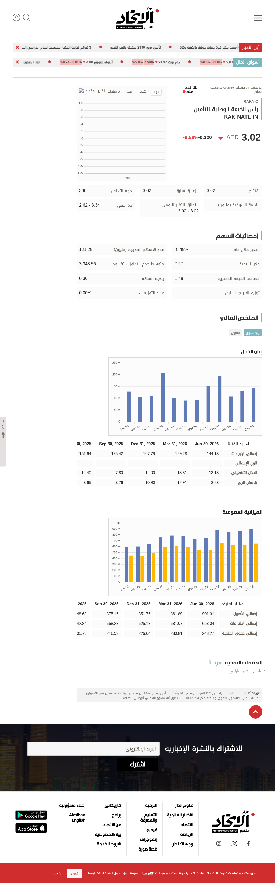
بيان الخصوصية (108, 834)
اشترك (138, 764)
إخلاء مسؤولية (72, 805)
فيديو (151, 829)
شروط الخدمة (109, 844)
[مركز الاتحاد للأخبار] (137, 18)
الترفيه (151, 805)
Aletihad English (77, 817)
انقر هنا (147, 873)
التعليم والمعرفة (148, 817)
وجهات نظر (182, 844)
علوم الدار (184, 805)
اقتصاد (186, 824)
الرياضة (186, 834)
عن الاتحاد (112, 824)
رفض (57, 873)
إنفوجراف (148, 839)
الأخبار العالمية (180, 815)
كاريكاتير (113, 805)
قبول (74, 873)
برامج (116, 815)
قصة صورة (148, 849)
